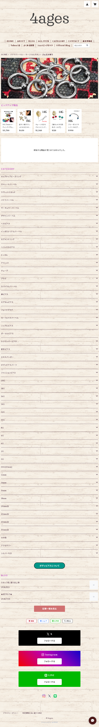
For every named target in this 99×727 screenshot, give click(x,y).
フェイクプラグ (7, 310)
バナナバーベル (16, 54)
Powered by (46, 722)
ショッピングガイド (45, 45)
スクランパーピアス (9, 341)
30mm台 (5, 514)
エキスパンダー (7, 357)
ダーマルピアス (7, 333)
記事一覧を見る (49, 608)
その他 (3, 538)
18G (3, 388)
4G (2, 443)
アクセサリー (6, 545)
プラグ (3, 278)
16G (3, 396)
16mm (4, 490)
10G (3, 420)
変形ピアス (5, 349)
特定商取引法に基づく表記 (32, 713)
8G (2, 428)
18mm (4, 498)
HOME (10, 41)
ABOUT (21, 41)
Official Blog (63, 45)
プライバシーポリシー (10, 713)
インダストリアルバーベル (11, 231)
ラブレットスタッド (8, 192)
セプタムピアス (7, 302)
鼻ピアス (4, 294)
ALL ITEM (43, 41)
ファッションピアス (8, 373)
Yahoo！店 (15, 45)
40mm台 (5, 522)
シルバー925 (6, 553)
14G (3, 404)
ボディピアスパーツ (9, 365)
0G (2, 459)
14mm (4, 483)
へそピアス (5, 224)
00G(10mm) (6, 467)
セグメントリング (7, 239)
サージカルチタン (32, 54)
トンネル (4, 255)
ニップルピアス (7, 326)
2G (2, 451)
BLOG (31, 41)
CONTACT (73, 41)
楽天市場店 (87, 41)
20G (3, 381)
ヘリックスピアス (8, 247)
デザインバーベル (8, 216)
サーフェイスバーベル (10, 318)
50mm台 (5, 530)
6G (2, 435)
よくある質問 (28, 45)
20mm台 (5, 506)
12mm (4, 475)
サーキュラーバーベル (10, 208)
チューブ (4, 271)
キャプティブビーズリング (11, 176)
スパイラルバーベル (9, 286)
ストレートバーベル (9, 184)
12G (3, 412)
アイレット (5, 263)
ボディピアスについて (50, 565)
